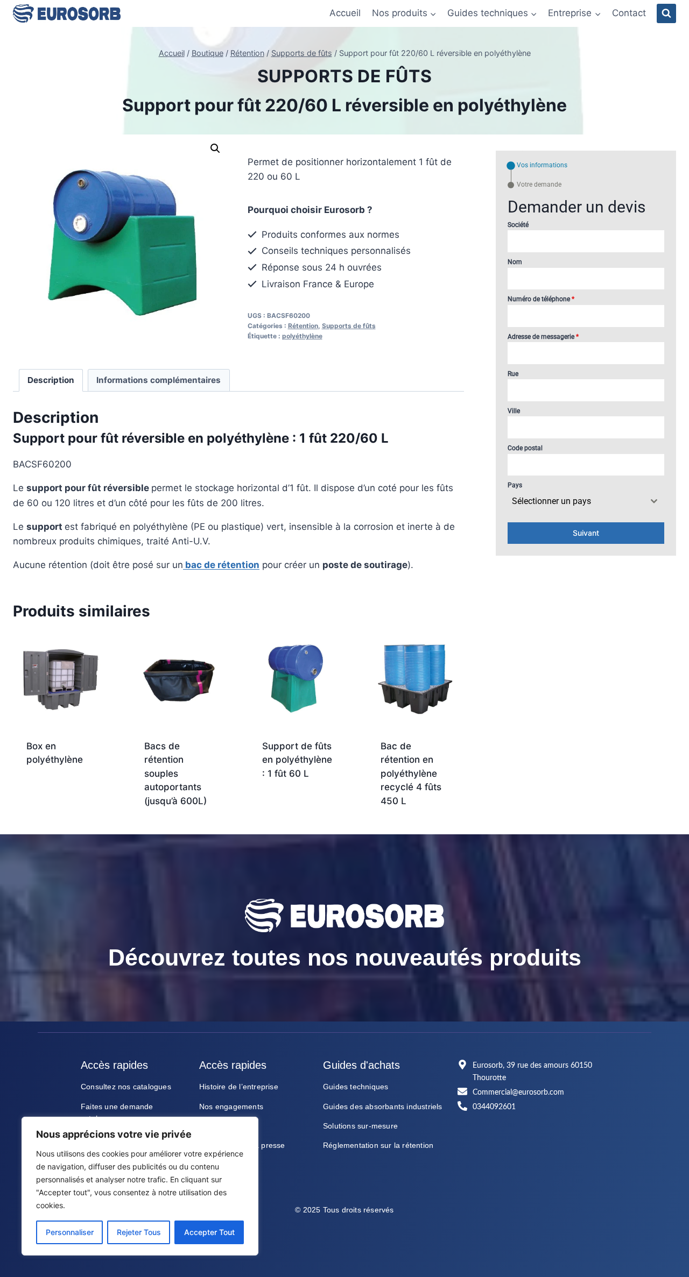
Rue (513, 374)
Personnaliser (70, 1232)
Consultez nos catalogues (126, 1086)
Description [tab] (50, 380)
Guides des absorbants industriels (382, 1106)
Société (518, 225)
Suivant (586, 532)
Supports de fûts (344, 76)
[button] (215, 148)
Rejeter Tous (139, 1232)
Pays (515, 485)
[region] (140, 1186)
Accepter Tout (209, 1232)
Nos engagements (231, 1106)
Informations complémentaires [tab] (158, 380)
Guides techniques (355, 1086)
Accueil (345, 13)
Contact (629, 13)
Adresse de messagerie (543, 336)
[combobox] (586, 501)
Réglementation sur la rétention (378, 1145)
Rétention (303, 326)
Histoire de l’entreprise (238, 1086)
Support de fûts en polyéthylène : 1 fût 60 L (297, 760)
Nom (515, 262)
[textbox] (576, 501)
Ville (514, 411)
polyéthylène (302, 336)
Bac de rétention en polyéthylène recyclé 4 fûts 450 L (411, 773)
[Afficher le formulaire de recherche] (666, 13)
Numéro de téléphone (541, 299)
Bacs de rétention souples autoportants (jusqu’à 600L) (175, 773)
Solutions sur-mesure (360, 1126)
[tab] (537, 165)
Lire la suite (61, 822)
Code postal (525, 448)
